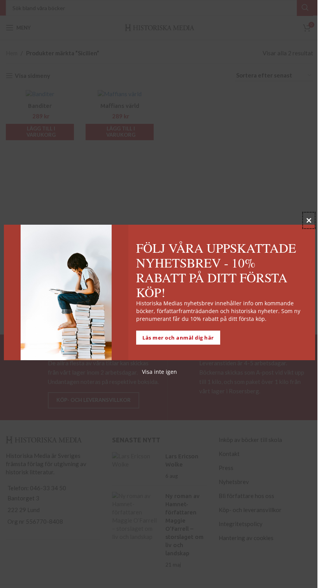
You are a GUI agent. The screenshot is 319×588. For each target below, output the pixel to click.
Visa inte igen (159, 371)
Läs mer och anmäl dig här (178, 337)
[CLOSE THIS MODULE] (309, 220)
